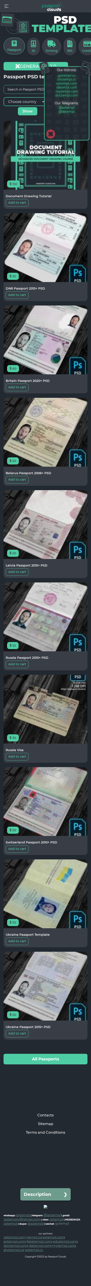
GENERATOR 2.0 (38, 66)
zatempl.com (14, 1237)
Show (28, 111)
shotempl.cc (66, 79)
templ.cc (34, 1237)
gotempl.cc (67, 75)
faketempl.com (39, 1241)
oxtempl (56, 1219)
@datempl (67, 112)
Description (37, 1194)
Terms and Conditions (45, 1132)
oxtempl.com (66, 83)
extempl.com (53, 1237)
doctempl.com (66, 95)
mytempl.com (67, 91)
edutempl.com (65, 1241)
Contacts (45, 1115)
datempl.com (66, 87)
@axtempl (66, 108)
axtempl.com (14, 1241)
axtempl (23, 1215)
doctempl (35, 1223)
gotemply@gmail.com (22, 1219)
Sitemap (45, 1124)
